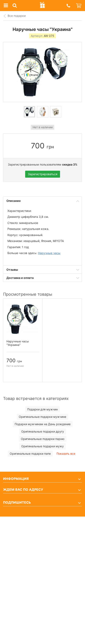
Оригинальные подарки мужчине (42, 416)
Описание (13, 200)
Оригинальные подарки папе (30, 453)
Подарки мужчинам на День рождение (43, 424)
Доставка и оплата (20, 277)
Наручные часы (49, 253)
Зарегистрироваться (42, 174)
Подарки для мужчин (42, 409)
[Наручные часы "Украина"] (29, 111)
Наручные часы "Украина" (17, 343)
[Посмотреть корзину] (79, 5)
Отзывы (12, 269)
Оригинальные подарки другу (42, 431)
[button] (68, 6)
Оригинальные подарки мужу (42, 446)
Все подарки (17, 15)
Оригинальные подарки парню (42, 439)
